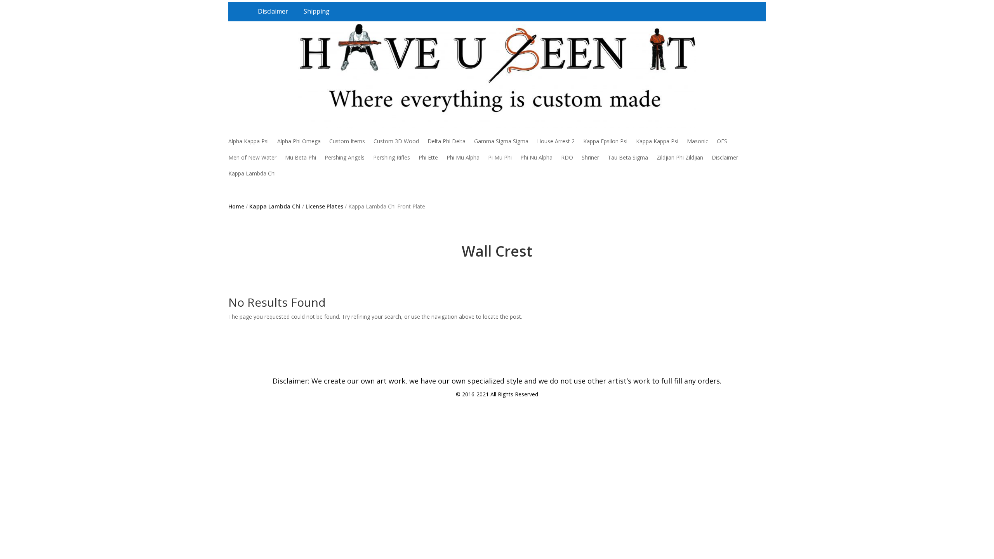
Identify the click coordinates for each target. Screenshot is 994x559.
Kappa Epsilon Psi (605, 141)
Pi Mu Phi (500, 157)
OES (722, 141)
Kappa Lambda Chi (252, 173)
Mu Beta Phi (300, 157)
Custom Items (347, 141)
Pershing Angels (345, 157)
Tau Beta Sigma (628, 157)
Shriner (590, 157)
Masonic (697, 141)
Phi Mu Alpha (463, 157)
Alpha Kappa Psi (248, 141)
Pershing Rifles (391, 157)
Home (236, 206)
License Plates (324, 206)
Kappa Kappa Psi (657, 141)
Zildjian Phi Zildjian (680, 157)
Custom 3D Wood (396, 141)
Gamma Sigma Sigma (501, 141)
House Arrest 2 (556, 141)
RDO (567, 157)
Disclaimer (273, 11)
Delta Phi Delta (446, 141)
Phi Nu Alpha (536, 157)
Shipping (317, 11)
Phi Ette (428, 157)
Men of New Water (252, 157)
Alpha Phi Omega (299, 141)
